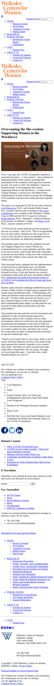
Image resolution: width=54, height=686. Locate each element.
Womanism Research (22, 571)
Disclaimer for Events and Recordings (18, 533)
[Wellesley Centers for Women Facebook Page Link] (2, 627)
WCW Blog (18, 546)
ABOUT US (13, 605)
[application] (27, 156)
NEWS (10, 540)
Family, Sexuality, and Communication (30, 564)
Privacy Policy (16, 377)
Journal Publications (22, 600)
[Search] (2, 16)
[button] (27, 156)
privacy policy (29, 374)
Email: (4, 483)
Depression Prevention (23, 561)
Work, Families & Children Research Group (33, 577)
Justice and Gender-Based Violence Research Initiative (29, 583)
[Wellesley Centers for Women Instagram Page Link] (13, 627)
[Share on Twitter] (12, 430)
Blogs (9, 503)
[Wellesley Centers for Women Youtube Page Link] (10, 627)
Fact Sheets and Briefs (23, 597)
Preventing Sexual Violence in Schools (30, 569)
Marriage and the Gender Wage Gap (23, 454)
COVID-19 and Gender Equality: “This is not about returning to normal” (28, 450)
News (9, 498)
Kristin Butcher (8, 218)
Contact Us (18, 612)
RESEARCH (13, 558)
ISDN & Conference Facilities (20, 508)
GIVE (10, 620)
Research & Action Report (25, 594)
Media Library (19, 551)
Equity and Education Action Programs (30, 587)
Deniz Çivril (43, 221)
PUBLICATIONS (15, 592)
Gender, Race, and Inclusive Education (30, 566)
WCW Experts (13, 495)
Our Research (13, 505)
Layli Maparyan (8, 208)
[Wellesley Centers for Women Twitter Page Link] (5, 627)
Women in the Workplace (24, 574)
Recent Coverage (20, 543)
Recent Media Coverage (18, 500)
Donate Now (32, 19)
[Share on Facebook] (4, 430)
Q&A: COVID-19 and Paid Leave (22, 446)
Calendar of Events (21, 548)
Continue (44, 372)
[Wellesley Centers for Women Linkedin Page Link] (7, 627)
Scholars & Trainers (22, 607)
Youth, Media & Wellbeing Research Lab (31, 579)
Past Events (18, 553)
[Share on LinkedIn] (19, 430)
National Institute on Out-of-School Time (19, 671)
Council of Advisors (22, 610)
